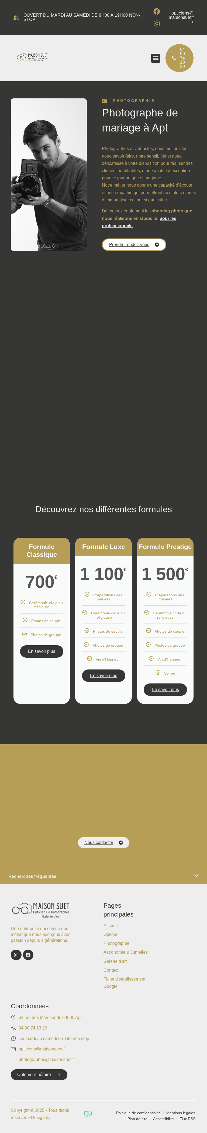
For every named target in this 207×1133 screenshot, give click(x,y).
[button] (155, 58)
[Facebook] (157, 11)
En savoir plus (41, 651)
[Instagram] (157, 23)
